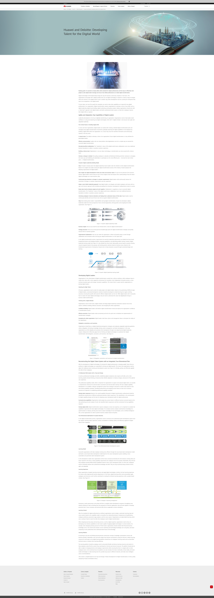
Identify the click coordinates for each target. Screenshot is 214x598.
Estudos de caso (118, 574)
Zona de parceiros (101, 580)
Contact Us (65, 580)
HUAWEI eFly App (80, 592)
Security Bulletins (136, 576)
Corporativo (135, 574)
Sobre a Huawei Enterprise (68, 574)
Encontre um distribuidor (85, 576)
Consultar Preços (84, 574)
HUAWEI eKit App (69, 592)
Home (65, 9)
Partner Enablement (101, 578)
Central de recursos (119, 576)
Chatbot (82, 578)
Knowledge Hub (118, 580)
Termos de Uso (120, 596)
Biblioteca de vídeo (119, 578)
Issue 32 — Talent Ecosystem (77, 9)
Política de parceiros (101, 576)
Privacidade (115, 596)
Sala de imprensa (67, 576)
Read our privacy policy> (121, 1)
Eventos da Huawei (67, 578)
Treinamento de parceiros (102, 574)
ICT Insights (69, 9)
